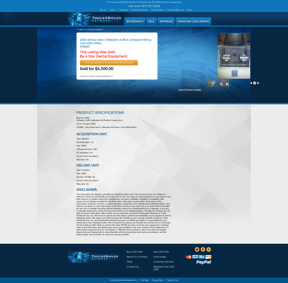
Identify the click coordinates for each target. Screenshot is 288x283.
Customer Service (163, 261)
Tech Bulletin (157, 10)
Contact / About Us (175, 10)
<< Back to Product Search (89, 29)
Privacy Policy (157, 280)
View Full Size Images (190, 90)
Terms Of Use (172, 280)
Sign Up (102, 10)
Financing (123, 10)
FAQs (129, 261)
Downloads (159, 256)
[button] (251, 83)
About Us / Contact (137, 256)
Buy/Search (135, 21)
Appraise (166, 21)
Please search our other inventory (109, 62)
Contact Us (133, 266)
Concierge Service (139, 10)
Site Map (144, 280)
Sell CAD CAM (161, 251)
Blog (189, 10)
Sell (151, 21)
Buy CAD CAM (134, 251)
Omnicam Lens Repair (193, 21)
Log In (113, 10)
